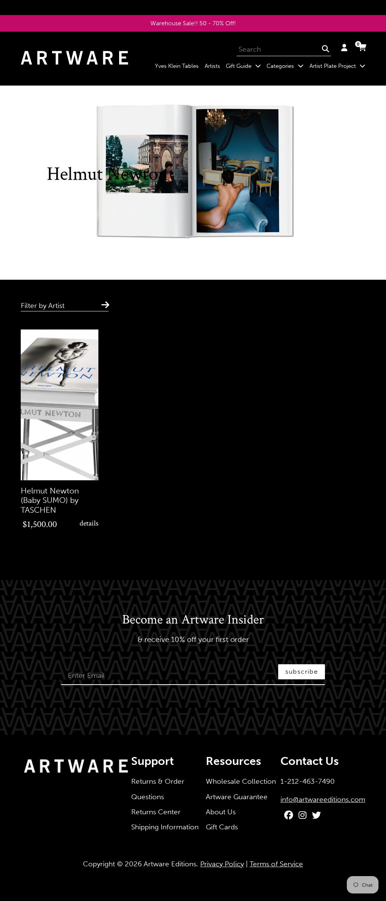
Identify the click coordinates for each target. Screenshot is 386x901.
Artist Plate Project (338, 65)
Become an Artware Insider (193, 620)
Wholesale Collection (241, 781)
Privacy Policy (222, 864)
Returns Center (156, 812)
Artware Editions (170, 864)
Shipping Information (165, 827)
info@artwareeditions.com (322, 799)
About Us (221, 812)
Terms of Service (276, 864)
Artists (212, 66)
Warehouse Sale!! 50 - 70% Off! (193, 23)
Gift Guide (244, 65)
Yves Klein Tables (177, 66)
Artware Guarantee (237, 796)
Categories (286, 65)
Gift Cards (222, 827)
